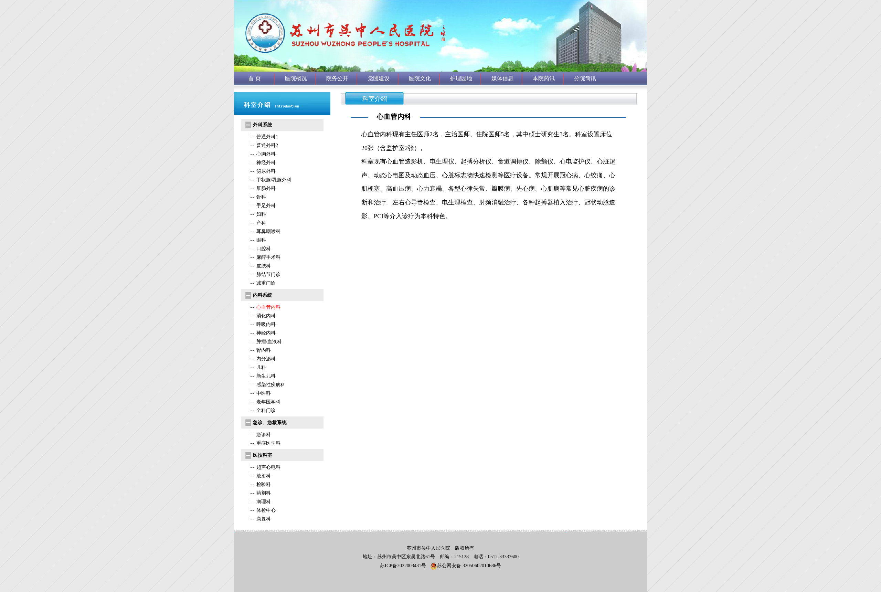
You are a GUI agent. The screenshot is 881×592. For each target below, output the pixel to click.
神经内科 (266, 333)
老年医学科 (268, 401)
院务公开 (337, 78)
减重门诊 (266, 283)
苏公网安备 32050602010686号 (469, 565)
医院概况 (296, 78)
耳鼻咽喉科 (268, 231)
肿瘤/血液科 (269, 341)
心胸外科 (266, 154)
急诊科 (263, 434)
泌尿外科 (266, 171)
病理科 (263, 501)
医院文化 (420, 78)
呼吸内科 (266, 324)
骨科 (261, 197)
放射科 (263, 475)
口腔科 (263, 248)
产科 (261, 222)
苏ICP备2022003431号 (403, 565)
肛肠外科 (266, 188)
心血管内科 (268, 307)
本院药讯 (544, 78)
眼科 (261, 240)
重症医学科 (268, 443)
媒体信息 (502, 78)
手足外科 (266, 205)
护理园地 (461, 78)
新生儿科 (266, 376)
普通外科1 (267, 136)
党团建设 (379, 78)
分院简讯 (585, 78)
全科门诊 (266, 410)
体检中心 (266, 510)
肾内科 (263, 350)
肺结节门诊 (268, 274)
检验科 (263, 484)
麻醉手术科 (268, 257)
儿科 (261, 367)
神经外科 (266, 162)
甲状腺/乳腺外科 (273, 179)
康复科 (263, 518)
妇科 (261, 214)
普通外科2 (267, 145)
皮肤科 (263, 265)
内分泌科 (266, 358)
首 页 (254, 78)
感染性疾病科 (270, 384)
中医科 (263, 393)
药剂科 (263, 493)
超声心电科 (268, 467)
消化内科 (266, 315)
